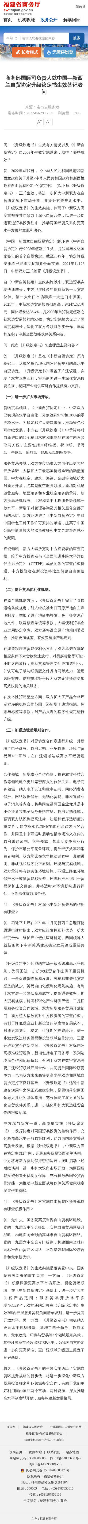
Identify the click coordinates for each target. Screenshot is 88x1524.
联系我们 (53, 1452)
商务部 (11, 1427)
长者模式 (29, 52)
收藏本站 (35, 1452)
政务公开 (49, 19)
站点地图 (72, 1452)
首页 (8, 19)
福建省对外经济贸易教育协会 (44, 1433)
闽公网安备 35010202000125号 (48, 1470)
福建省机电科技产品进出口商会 (44, 1440)
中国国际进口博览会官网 (65, 1427)
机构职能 (26, 19)
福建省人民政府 (33, 1427)
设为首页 (15, 1452)
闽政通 (81, 7)
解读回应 (71, 19)
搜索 (76, 38)
